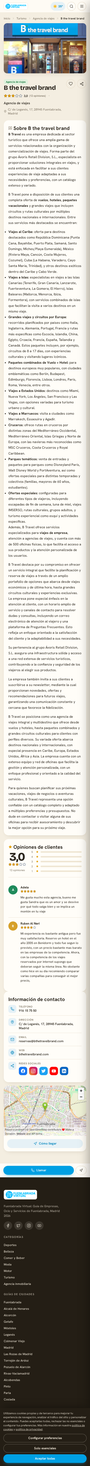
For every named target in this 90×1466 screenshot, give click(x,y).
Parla (7, 1393)
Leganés (9, 1334)
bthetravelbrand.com (34, 1054)
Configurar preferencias (45, 1438)
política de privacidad (29, 1429)
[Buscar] (71, 6)
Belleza (9, 1251)
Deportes (10, 1245)
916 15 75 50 (27, 1011)
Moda (8, 1264)
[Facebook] (23, 1071)
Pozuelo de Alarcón (17, 1367)
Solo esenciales (45, 1448)
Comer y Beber (14, 1258)
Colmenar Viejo (14, 1341)
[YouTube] (54, 1071)
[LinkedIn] (64, 1071)
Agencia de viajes (43, 18)
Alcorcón (10, 1315)
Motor (8, 1271)
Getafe (8, 1322)
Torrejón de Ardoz (16, 1360)
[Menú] (81, 6)
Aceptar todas (45, 1458)
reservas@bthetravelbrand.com (41, 1041)
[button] (45, 48)
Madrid (9, 1347)
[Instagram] (33, 1071)
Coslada (9, 1399)
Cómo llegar (48, 1143)
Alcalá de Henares (16, 1309)
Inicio (7, 18)
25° (58, 6)
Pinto (7, 1386)
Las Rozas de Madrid (18, 1354)
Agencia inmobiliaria (17, 1284)
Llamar (41, 1170)
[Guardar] (70, 83)
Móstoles (10, 1328)
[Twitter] (43, 1071)
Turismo (22, 18)
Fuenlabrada (12, 1302)
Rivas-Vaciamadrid (17, 1373)
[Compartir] (81, 83)
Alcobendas (12, 1380)
